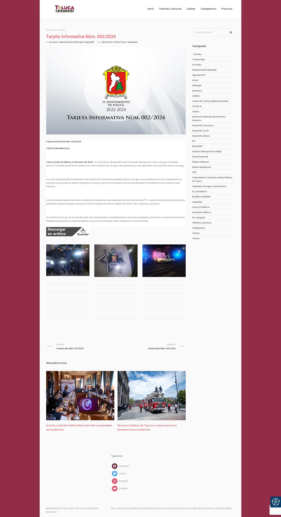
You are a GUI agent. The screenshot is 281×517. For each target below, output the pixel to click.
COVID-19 (196, 106)
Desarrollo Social (200, 131)
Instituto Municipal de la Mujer (207, 152)
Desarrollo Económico (203, 126)
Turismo (196, 233)
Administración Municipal (71, 42)
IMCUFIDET (197, 146)
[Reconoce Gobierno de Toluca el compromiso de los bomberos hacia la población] (142, 395)
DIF (193, 141)
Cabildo (196, 96)
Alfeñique (197, 85)
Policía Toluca (120, 42)
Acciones (53, 42)
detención (107, 42)
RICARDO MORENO (201, 197)
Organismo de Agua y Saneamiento (209, 186)
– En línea (196, 54)
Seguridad (89, 42)
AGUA (195, 80)
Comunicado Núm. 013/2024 (70, 348)
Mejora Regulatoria (201, 167)
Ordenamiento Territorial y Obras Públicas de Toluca (212, 179)
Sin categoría (198, 218)
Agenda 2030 (198, 75)
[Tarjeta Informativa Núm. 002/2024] (116, 91)
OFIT (194, 172)
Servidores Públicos (201, 212)
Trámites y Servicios (201, 223)
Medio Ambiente (200, 162)
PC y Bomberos (199, 192)
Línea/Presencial (200, 157)
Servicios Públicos (200, 207)
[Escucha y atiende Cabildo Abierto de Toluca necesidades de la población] (70, 395)
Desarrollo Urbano (201, 136)
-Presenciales (198, 59)
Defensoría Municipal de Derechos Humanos (208, 118)
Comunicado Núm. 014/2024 (162, 348)
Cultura (195, 112)
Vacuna (195, 238)
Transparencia (198, 228)
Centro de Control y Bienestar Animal (210, 101)
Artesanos (197, 91)
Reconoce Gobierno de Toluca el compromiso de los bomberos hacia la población (137, 427)
